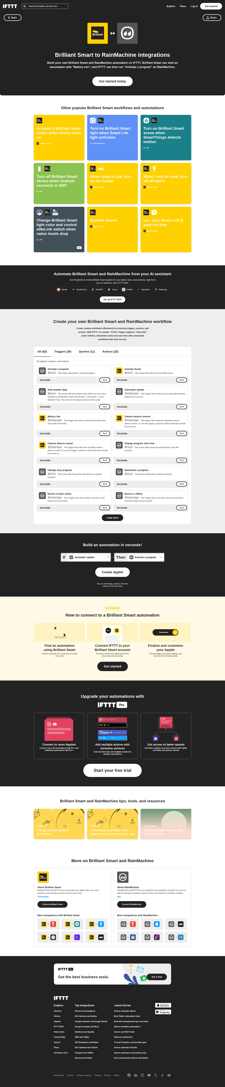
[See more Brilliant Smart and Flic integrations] (72, 937)
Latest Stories (122, 1005)
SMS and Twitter (82, 1037)
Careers (70, 1075)
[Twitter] (156, 1075)
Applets (57, 1021)
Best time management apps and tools (131, 1021)
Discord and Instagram (85, 1011)
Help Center (59, 1032)
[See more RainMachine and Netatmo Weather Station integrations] (176, 937)
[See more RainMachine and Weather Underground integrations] (176, 924)
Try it (105, 380)
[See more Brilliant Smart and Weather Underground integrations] (96, 937)
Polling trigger (133, 393)
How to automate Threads (125, 1048)
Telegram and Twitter (84, 1053)
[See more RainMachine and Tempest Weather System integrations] (152, 937)
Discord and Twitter (83, 1058)
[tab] (42, 352)
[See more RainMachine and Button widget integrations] (128, 924)
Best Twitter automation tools (127, 1016)
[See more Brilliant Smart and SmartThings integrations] (72, 924)
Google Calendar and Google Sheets (91, 1021)
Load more (112, 517)
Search (57, 1042)
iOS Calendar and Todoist (86, 1048)
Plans (183, 6)
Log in (194, 6)
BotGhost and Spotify (84, 1032)
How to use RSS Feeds (124, 1032)
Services (58, 1011)
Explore (171, 6)
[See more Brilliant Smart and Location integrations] (96, 924)
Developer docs (61, 1053)
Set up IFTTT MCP (112, 299)
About (116, 1075)
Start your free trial (112, 770)
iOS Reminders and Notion (87, 1042)
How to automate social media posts (130, 1053)
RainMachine (119, 55)
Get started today (112, 81)
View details (45, 380)
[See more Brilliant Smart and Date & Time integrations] (49, 937)
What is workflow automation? (127, 1027)
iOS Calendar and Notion (86, 1016)
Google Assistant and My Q (87, 1027)
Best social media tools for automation (131, 1058)
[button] (112, 666)
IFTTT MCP (59, 1027)
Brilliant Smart (74, 55)
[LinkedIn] (136, 1075)
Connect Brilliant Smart (52, 904)
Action (53, 373)
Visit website (43, 897)
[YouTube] (149, 1075)
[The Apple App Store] (163, 1005)
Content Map (59, 1037)
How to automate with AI (124, 1011)
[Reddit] (169, 1075)
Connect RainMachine (132, 904)
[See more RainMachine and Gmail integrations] (128, 937)
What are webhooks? (123, 1037)
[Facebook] (129, 1075)
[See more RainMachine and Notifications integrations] (152, 924)
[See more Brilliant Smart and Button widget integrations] (49, 924)
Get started (211, 6)
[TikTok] (162, 1075)
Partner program (84, 1075)
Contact (97, 1075)
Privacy (107, 1075)
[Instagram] (142, 1075)
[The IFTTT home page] (10, 6)
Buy (119, 897)
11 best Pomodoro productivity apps (130, 1042)
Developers (59, 1075)
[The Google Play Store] (163, 1012)
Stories (57, 1016)
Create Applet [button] (112, 572)
